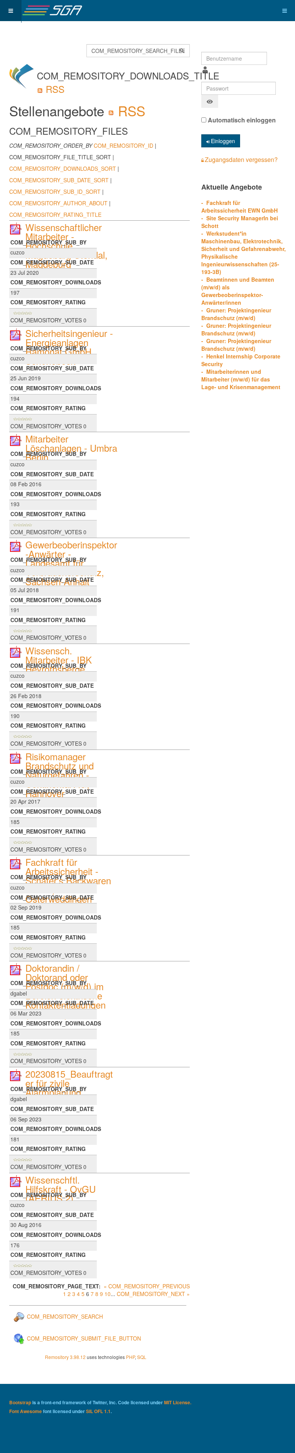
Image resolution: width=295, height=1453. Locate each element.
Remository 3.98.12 (65, 1357)
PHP (130, 1357)
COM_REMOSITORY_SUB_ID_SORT (55, 191)
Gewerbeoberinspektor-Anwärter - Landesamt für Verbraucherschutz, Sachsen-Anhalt (71, 563)
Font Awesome (25, 1411)
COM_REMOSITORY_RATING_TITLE (55, 214)
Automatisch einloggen (241, 120)
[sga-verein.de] (52, 10)
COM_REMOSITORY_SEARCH (64, 1316)
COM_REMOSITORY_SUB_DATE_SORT (59, 180)
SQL (141, 1357)
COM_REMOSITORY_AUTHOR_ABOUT (58, 203)
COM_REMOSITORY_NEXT (151, 1294)
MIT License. (177, 1402)
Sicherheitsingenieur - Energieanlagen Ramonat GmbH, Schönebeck (69, 346)
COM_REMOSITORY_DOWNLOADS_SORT (62, 168)
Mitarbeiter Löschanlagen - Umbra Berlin (71, 448)
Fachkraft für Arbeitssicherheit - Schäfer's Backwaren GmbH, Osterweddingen (68, 880)
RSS (54, 89)
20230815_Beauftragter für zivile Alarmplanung (69, 1083)
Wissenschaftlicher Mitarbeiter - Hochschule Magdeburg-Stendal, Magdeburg (66, 245)
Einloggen (223, 141)
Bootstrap (20, 1402)
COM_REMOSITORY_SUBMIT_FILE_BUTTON (83, 1338)
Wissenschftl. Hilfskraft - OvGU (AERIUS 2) (60, 1189)
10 (107, 1294)
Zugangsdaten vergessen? (241, 159)
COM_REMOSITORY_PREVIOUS (149, 1286)
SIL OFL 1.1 (98, 1411)
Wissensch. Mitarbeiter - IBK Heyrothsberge (58, 659)
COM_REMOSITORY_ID (123, 145)
